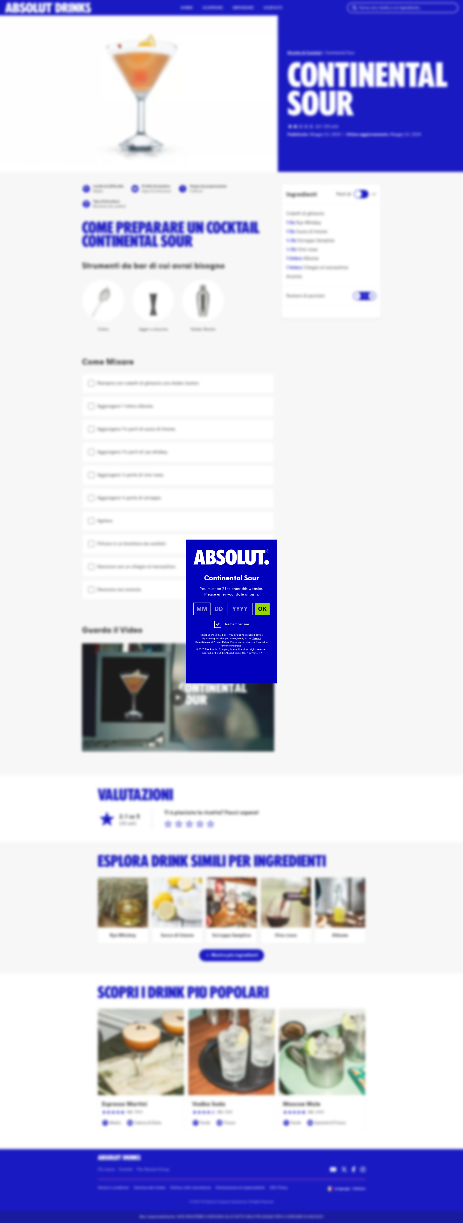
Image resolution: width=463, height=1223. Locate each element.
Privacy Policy (221, 642)
